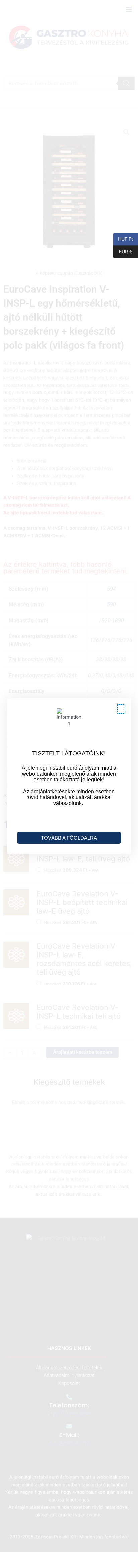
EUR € (122, 251)
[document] (69, 776)
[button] (121, 709)
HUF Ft (123, 239)
